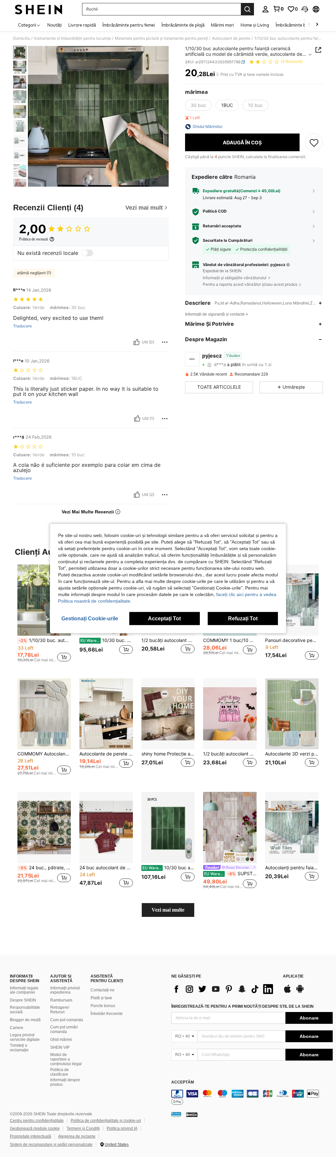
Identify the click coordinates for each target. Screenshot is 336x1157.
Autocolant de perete (231, 38)
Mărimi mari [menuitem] (222, 25)
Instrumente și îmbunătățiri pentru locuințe (72, 38)
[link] (278, 9)
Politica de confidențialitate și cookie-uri (106, 1120)
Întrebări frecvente (107, 1013)
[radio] (198, 105)
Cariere (16, 1027)
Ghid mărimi (61, 1039)
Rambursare (61, 1000)
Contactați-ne (103, 990)
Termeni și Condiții (83, 1128)
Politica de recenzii (33, 239)
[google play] (299, 992)
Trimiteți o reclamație (19, 1047)
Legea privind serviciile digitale (25, 1037)
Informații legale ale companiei (24, 990)
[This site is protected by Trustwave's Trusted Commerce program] (176, 1114)
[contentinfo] (252, 1097)
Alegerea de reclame (76, 1136)
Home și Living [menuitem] (255, 25)
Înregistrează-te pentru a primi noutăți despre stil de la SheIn (242, 1006)
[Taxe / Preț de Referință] (217, 74)
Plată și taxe (101, 998)
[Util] (136, 342)
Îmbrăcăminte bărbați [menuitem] (296, 25)
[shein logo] (38, 9)
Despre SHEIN (23, 1000)
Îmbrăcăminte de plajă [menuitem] (182, 25)
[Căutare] (247, 9)
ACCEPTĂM (182, 1082)
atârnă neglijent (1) (34, 272)
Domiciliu (21, 38)
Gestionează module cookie (35, 1128)
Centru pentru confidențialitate (37, 1120)
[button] (305, 9)
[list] (223, 989)
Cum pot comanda (66, 1020)
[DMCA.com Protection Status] (192, 1114)
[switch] (87, 253)
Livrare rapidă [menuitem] (82, 25)
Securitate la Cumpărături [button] (227, 240)
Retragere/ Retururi (59, 1009)
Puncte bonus (103, 1005)
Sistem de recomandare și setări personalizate (51, 1144)
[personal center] (265, 9)
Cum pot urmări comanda (64, 1029)
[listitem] (44, 616)
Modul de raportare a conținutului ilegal (66, 1059)
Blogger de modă (25, 1020)
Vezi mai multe (168, 910)
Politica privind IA (122, 1128)
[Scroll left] (309, 24)
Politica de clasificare (59, 1072)
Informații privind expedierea (65, 990)
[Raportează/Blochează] (165, 342)
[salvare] (314, 142)
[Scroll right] (317, 24)
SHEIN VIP (60, 1047)
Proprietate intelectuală (30, 1136)
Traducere (22, 326)
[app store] (287, 992)
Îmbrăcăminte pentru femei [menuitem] (128, 25)
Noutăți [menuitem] (54, 25)
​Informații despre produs (65, 1082)
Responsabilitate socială (25, 1009)
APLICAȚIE (293, 976)
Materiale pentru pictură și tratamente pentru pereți (161, 38)
